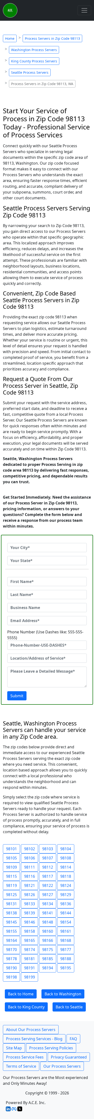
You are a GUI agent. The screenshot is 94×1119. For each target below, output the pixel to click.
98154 (65, 922)
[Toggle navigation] (84, 10)
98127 (47, 894)
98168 (65, 940)
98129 (65, 894)
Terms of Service (21, 1066)
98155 (11, 931)
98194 (47, 968)
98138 (11, 913)
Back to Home (21, 994)
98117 (47, 876)
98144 (65, 913)
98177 (65, 949)
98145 (11, 922)
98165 (29, 940)
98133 (29, 903)
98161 (65, 931)
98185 (47, 958)
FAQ (73, 1038)
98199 (29, 977)
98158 (29, 931)
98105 (11, 858)
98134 (47, 903)
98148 (47, 922)
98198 (11, 977)
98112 (47, 867)
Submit (16, 695)
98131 (11, 903)
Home (9, 38)
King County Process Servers (34, 61)
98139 (29, 913)
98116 (29, 876)
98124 (65, 885)
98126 (29, 894)
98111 (29, 867)
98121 (29, 885)
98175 (47, 949)
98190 (11, 968)
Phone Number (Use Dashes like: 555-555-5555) (45, 634)
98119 (11, 885)
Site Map (14, 1048)
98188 (65, 958)
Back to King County (26, 1007)
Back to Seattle (69, 1007)
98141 (47, 913)
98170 (11, 949)
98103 (47, 848)
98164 (11, 940)
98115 (11, 876)
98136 (65, 903)
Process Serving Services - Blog (34, 1038)
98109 (11, 867)
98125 (11, 894)
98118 (65, 876)
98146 (29, 922)
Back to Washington (63, 994)
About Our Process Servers (30, 1029)
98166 (47, 940)
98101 (11, 848)
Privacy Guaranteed (69, 1057)
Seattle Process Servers (29, 72)
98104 (65, 848)
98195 (65, 968)
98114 (65, 867)
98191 (29, 968)
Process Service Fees (25, 1057)
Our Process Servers (62, 1066)
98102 (29, 848)
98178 (11, 958)
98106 (29, 858)
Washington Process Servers (34, 49)
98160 (47, 931)
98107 (47, 858)
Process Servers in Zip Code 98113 (52, 38)
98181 (29, 958)
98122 (47, 885)
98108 (65, 858)
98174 (29, 949)
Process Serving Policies (51, 1048)
